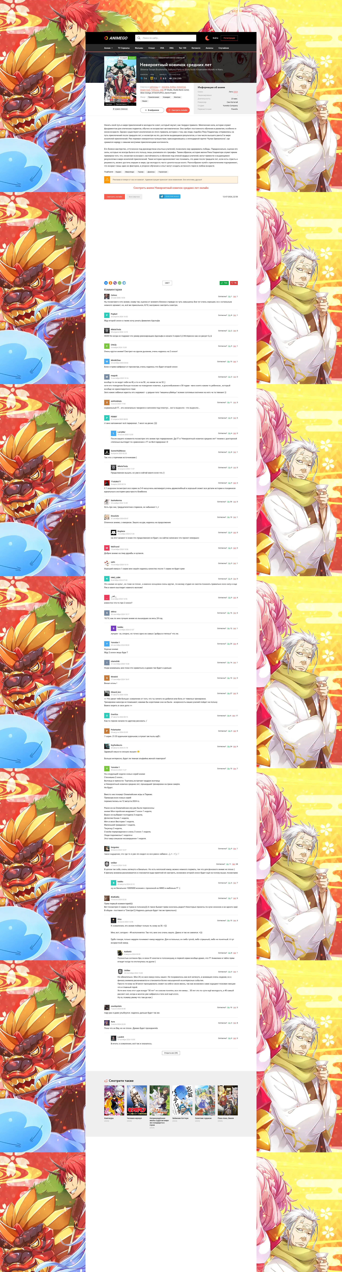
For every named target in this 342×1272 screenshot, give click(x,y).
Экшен (144, 101)
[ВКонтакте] (106, 283)
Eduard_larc (116, 692)
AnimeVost (181, 87)
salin (113, 562)
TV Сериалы (124, 48)
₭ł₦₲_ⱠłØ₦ (115, 577)
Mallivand (115, 547)
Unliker (114, 863)
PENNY (114, 417)
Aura (113, 1022)
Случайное (224, 48)
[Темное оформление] (207, 38)
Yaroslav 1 (115, 642)
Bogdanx (121, 531)
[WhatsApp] (119, 283)
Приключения (153, 97)
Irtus (119, 919)
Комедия (166, 97)
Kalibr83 (127, 952)
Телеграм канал (172, 196)
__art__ (113, 596)
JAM (161, 90)
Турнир (140, 172)
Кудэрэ (118, 172)
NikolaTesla (116, 329)
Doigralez (115, 847)
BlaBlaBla (115, 897)
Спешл (151, 48)
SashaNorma (116, 500)
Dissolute (115, 516)
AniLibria (165, 87)
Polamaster (116, 730)
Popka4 (114, 314)
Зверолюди (129, 172)
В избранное (153, 110)
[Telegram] (124, 283)
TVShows (155, 90)
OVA (162, 48)
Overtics (114, 714)
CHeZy (113, 345)
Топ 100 (182, 48)
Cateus (114, 295)
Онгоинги (196, 48)
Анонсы (209, 48)
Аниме (107, 48)
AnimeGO (118, 38)
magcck (114, 376)
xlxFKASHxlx (116, 401)
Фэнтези (177, 97)
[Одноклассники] (110, 283)
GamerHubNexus (118, 451)
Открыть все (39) (171, 1053)
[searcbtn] (139, 38)
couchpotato (116, 1006)
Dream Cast (145, 90)
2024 (236, 92)
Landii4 (121, 1037)
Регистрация (229, 38)
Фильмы (139, 48)
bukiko (120, 627)
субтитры (154, 87)
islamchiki (115, 661)
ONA (171, 48)
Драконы (151, 172)
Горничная (163, 172)
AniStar (173, 87)
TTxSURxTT (116, 482)
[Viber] (115, 283)
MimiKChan (116, 360)
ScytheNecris (116, 745)
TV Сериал (153, 58)
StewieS (114, 677)
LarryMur (121, 432)
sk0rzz (113, 612)
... (132, 104)
